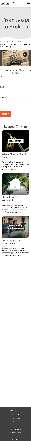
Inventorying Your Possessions (12, 241)
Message (3, 98)
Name (2, 76)
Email (2, 87)
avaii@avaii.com (15, 422)
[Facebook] (12, 414)
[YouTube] (18, 414)
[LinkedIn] (15, 414)
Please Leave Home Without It (12, 199)
